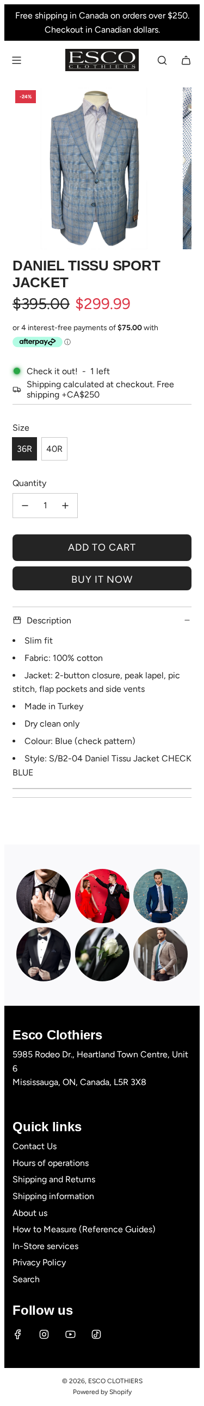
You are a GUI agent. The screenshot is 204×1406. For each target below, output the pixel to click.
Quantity (29, 483)
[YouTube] (70, 1334)
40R (54, 449)
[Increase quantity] (65, 506)
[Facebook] (18, 1334)
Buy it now (102, 579)
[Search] (162, 60)
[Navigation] (16, 60)
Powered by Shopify (102, 1392)
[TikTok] (96, 1334)
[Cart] (186, 60)
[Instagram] (44, 1334)
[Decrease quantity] (25, 506)
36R (24, 449)
